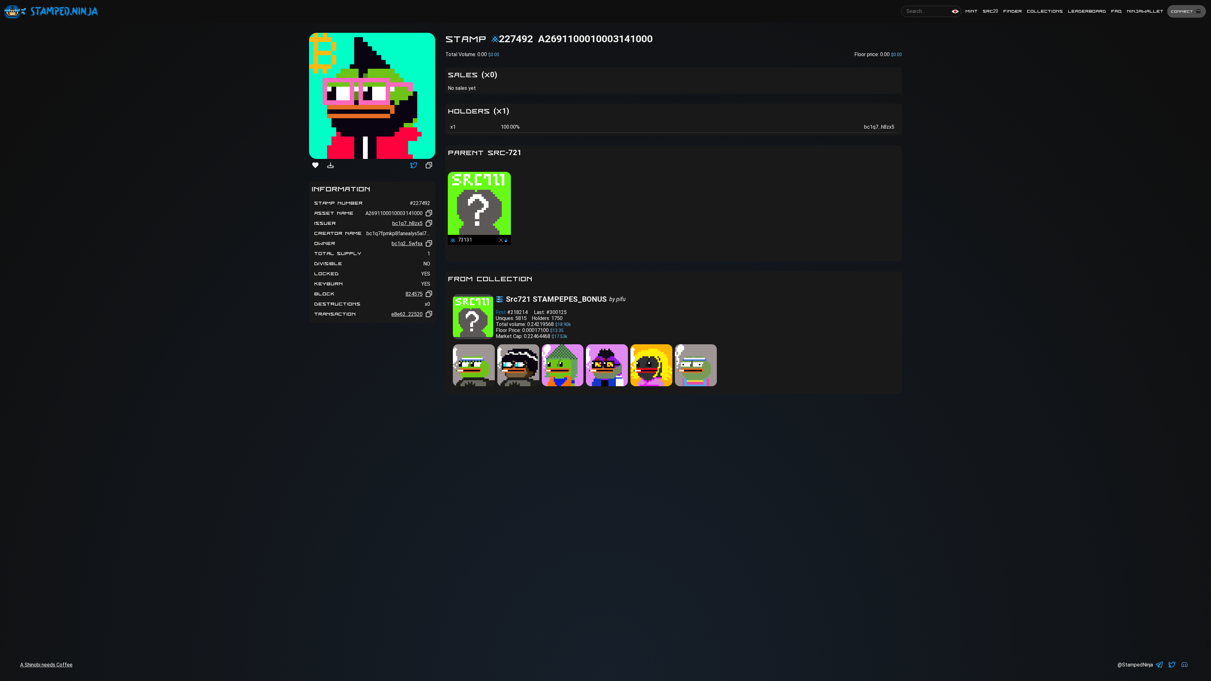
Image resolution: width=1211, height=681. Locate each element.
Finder (1012, 11)
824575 (414, 294)
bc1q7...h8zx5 (407, 223)
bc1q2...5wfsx (407, 244)
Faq (1116, 11)
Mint (971, 11)
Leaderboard (1087, 11)
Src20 (990, 11)
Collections (1045, 11)
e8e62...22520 (407, 314)
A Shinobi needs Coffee (46, 665)
